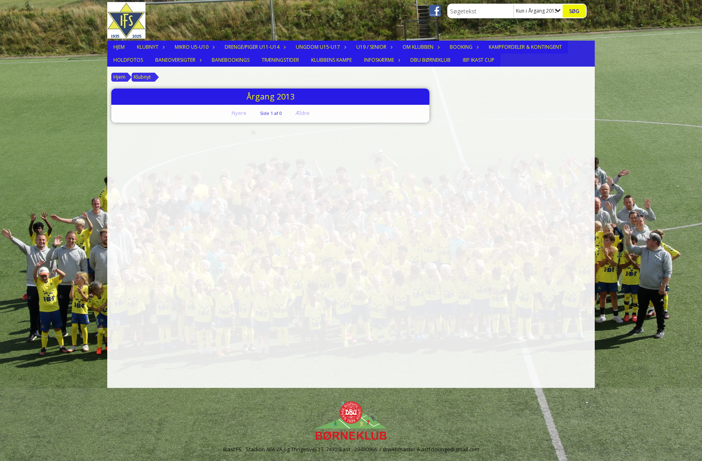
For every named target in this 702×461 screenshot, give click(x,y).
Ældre (303, 113)
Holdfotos (128, 59)
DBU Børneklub (430, 59)
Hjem (119, 46)
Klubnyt (147, 46)
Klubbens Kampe (331, 59)
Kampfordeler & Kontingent (525, 46)
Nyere (239, 113)
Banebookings (230, 59)
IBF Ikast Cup (478, 59)
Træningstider (280, 59)
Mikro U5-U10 (191, 46)
